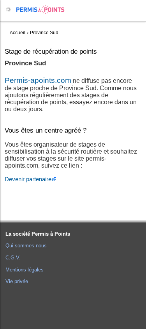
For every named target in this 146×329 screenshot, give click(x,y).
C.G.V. (13, 258)
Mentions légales (24, 270)
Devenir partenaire (28, 179)
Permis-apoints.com (38, 80)
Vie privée (16, 281)
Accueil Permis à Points (44, 9)
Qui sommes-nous (26, 245)
